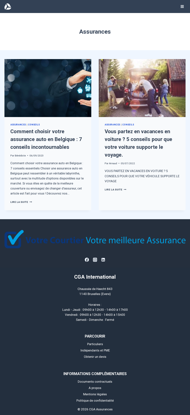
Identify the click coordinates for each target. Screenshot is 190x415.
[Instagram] (95, 260)
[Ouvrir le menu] (182, 6)
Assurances (18, 124)
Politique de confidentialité (95, 400)
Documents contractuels (95, 381)
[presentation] (47, 88)
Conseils (34, 124)
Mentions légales (95, 394)
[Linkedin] (103, 260)
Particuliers (95, 344)
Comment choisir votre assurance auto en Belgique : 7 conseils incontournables (46, 139)
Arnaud (113, 163)
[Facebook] (87, 260)
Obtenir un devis (95, 357)
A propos (95, 388)
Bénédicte (20, 155)
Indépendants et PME (95, 350)
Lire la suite (21, 201)
